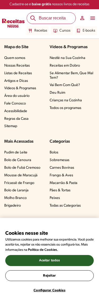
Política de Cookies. (43, 250)
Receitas (40, 31)
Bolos (54, 152)
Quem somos (14, 58)
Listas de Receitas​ (18, 73)
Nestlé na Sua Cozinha (67, 58)
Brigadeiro (12, 206)
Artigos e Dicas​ (16, 81)
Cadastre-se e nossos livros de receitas (49, 4)
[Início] (13, 23)
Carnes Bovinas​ (62, 168)
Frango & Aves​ (61, 175)
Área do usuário (17, 96)
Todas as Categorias (65, 206)
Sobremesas (59, 160)
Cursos (64, 31)
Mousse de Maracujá (20, 175)
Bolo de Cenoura (17, 160)
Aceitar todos (49, 260)
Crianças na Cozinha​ (66, 100)
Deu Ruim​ (57, 93)
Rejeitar (49, 275)
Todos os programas (65, 108)
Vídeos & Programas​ (20, 88)
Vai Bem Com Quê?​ (65, 85)
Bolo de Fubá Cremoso (22, 168)
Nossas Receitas (17, 66)
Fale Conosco (15, 104)
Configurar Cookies (49, 290)
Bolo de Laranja (16, 190)
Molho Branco (15, 198)
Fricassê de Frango (19, 183)
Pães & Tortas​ (60, 190)
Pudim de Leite (15, 152)
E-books (89, 31)
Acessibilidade (15, 111)
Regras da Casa (16, 119)
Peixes (55, 198)
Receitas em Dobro (65, 66)
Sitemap (10, 126)
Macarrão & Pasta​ (63, 183)
